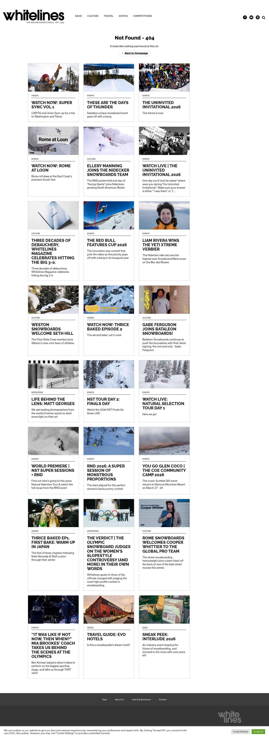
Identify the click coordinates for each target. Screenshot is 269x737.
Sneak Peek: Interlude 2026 (164, 636)
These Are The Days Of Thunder (109, 93)
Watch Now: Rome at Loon (53, 161)
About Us (119, 699)
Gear (78, 15)
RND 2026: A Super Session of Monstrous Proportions (109, 460)
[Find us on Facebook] (245, 17)
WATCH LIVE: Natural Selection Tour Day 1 (164, 391)
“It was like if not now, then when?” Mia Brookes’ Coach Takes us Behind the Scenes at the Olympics (53, 636)
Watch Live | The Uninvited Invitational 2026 (164, 161)
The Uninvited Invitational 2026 (164, 93)
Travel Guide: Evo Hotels (109, 636)
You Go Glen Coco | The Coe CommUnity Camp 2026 (164, 460)
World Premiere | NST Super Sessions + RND (53, 460)
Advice (123, 15)
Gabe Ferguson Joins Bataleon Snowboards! (164, 320)
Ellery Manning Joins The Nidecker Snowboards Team (109, 161)
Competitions (142, 15)
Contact (163, 699)
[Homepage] (229, 716)
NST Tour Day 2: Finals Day (109, 391)
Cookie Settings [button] (240, 731)
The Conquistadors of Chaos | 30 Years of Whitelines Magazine (53, 241)
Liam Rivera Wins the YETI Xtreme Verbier (164, 241)
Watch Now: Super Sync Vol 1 (53, 93)
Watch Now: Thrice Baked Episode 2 (109, 320)
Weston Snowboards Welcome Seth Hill (53, 320)
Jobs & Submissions (141, 699)
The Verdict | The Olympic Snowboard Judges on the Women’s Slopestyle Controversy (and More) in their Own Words (109, 545)
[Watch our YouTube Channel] (251, 17)
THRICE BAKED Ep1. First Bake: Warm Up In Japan (53, 545)
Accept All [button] (258, 731)
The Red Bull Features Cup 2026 (109, 241)
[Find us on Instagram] (258, 17)
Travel (108, 15)
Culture (93, 15)
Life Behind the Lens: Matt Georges (53, 391)
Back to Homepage (136, 53)
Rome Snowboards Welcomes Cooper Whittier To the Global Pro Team (164, 545)
